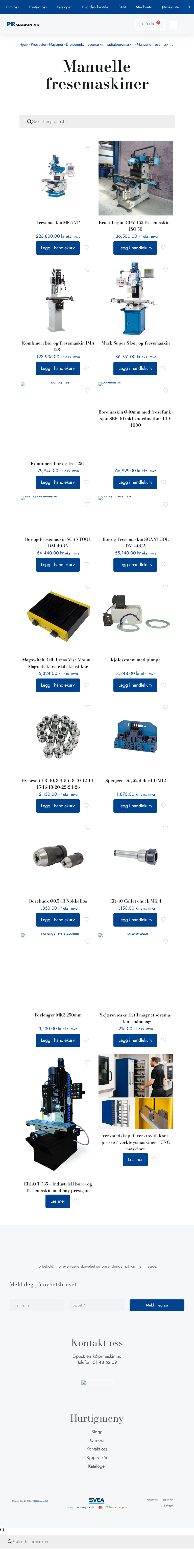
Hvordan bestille (95, 7)
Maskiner (56, 44)
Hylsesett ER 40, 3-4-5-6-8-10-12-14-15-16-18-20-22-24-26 (58, 783)
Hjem (23, 44)
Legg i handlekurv (58, 248)
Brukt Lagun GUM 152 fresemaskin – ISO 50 (136, 225)
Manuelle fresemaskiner (156, 44)
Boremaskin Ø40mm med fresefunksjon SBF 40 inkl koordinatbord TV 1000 (136, 418)
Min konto (144, 7)
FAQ (122, 7)
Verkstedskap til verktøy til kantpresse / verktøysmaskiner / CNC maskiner (136, 1142)
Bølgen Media (40, 1501)
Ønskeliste (170, 7)
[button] (173, 25)
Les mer (58, 1201)
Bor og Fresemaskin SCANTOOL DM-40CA (136, 542)
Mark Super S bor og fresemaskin (136, 343)
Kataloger (64, 7)
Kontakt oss (38, 7)
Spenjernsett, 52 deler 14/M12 (135, 780)
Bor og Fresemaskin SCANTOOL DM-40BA (58, 542)
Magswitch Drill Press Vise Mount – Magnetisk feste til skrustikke (58, 663)
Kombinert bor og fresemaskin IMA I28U (58, 346)
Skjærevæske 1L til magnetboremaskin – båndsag (136, 1018)
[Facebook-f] (87, 1372)
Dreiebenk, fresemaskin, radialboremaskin (100, 44)
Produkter (38, 44)
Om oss (12, 7)
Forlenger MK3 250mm (58, 1015)
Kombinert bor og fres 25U (58, 463)
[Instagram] (97, 1372)
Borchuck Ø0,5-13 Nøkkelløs (58, 901)
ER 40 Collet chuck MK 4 (135, 901)
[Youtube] (106, 1372)
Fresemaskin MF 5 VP (58, 222)
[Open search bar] (2, 1530)
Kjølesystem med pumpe (136, 660)
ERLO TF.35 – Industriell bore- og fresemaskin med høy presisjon (58, 1187)
